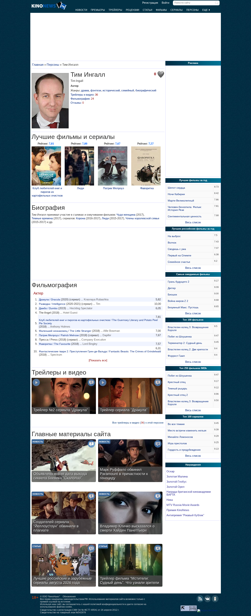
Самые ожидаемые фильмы (193, 274)
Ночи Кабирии (176, 194)
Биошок (172, 294)
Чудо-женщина (125, 214)
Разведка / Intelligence (52, 303)
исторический (111, 90)
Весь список (193, 222)
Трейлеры (115, 10)
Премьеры (98, 10)
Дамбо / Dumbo (48, 308)
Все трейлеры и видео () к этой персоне (138, 422)
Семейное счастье (179, 261)
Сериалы (177, 10)
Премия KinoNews (177, 510)
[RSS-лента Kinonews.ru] (200, 598)
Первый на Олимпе (179, 255)
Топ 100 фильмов (193, 319)
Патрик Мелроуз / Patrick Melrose (59, 335)
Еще (205, 10)
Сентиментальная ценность (184, 216)
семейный (127, 90)
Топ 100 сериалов (193, 416)
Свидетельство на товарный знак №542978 (63, 612)
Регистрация (150, 2)
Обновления (69, 596)
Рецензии (132, 10)
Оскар (170, 471)
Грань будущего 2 (178, 281)
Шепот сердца (176, 187)
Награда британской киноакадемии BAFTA (188, 493)
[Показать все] (98, 360)
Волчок (172, 242)
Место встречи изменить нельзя (187, 430)
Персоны (192, 10)
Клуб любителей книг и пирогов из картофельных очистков (47, 192)
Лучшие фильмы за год (193, 180)
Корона (80, 218)
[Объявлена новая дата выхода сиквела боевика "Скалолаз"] (64, 461)
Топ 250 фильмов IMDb (193, 368)
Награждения (193, 464)
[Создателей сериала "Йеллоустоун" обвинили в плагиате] (64, 513)
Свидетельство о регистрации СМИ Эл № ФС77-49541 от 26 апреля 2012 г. (79, 610)
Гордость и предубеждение (184, 449)
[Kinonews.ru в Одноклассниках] (215, 598)
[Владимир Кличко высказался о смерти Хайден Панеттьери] (130, 513)
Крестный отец (177, 382)
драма (85, 90)
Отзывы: (77, 102)
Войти (165, 2)
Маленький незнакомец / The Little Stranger (65, 330)
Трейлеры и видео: (84, 94)
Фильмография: (82, 98)
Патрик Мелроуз (113, 188)
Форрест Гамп (176, 355)
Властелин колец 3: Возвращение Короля (188, 329)
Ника (169, 499)
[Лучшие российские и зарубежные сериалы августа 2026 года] (64, 566)
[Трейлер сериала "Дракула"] (130, 396)
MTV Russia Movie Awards (182, 505)
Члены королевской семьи (142, 218)
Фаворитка (147, 188)
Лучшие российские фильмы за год (193, 228)
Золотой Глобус (176, 481)
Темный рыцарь (177, 388)
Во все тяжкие (176, 424)
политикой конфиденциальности (107, 604)
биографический (145, 90)
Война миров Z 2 (178, 300)
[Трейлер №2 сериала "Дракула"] (64, 396)
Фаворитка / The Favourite (54, 343)
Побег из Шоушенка (180, 336)
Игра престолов (177, 443)
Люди (80, 188)
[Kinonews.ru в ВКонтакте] (207, 598)
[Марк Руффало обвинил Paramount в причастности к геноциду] (130, 461)
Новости (81, 10)
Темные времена (42, 218)
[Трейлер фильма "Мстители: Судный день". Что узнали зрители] (130, 566)
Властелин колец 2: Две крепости (188, 349)
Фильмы (161, 10)
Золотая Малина (177, 476)
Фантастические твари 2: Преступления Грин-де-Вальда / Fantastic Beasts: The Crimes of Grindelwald (100, 351)
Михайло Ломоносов (180, 436)
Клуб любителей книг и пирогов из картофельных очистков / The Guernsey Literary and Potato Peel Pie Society (98, 322)
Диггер (172, 288)
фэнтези (95, 90)
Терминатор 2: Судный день (185, 342)
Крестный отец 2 (178, 394)
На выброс (174, 236)
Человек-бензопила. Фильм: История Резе (185, 208)
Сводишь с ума (177, 249)
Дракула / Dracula (49, 299)
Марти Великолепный (181, 200)
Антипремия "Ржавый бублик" (185, 515)
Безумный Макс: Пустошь (183, 307)
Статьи (147, 10)
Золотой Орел (175, 486)
